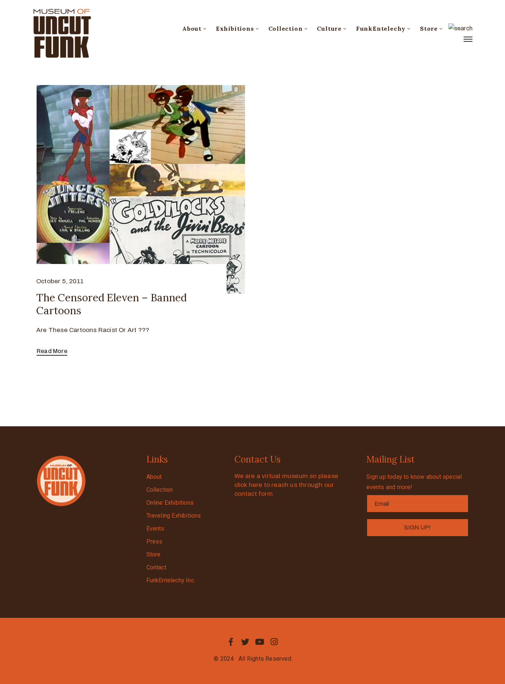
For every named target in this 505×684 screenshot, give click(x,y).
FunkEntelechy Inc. (171, 580)
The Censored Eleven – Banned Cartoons (111, 304)
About (191, 28)
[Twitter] (245, 642)
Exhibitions (235, 28)
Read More (52, 351)
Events (155, 528)
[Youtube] (260, 642)
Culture (329, 28)
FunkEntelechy (381, 28)
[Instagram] (274, 642)
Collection (285, 28)
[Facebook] (230, 642)
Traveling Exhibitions (173, 515)
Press (154, 541)
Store (429, 28)
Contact (156, 567)
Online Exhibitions (170, 502)
